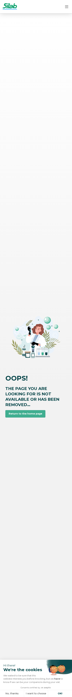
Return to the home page (25, 413)
